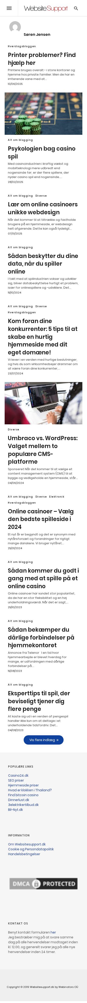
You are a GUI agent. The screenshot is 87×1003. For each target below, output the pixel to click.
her (53, 932)
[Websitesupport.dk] (46, 8)
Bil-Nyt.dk (15, 809)
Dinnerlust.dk (18, 800)
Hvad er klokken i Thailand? (30, 790)
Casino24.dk (18, 775)
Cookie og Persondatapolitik (31, 849)
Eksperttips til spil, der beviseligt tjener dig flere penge (39, 701)
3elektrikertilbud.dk (23, 804)
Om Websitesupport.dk (27, 844)
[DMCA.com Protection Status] (43, 906)
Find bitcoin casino (23, 795)
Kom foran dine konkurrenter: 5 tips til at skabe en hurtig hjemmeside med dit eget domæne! (42, 336)
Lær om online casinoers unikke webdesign (43, 208)
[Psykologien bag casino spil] (43, 113)
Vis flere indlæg (42, 740)
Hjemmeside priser (23, 785)
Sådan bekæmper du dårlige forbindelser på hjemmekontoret (41, 637)
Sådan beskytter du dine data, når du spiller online (43, 263)
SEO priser (16, 780)
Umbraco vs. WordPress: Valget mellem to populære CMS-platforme (42, 449)
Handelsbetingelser (24, 854)
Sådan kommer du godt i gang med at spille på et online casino (43, 578)
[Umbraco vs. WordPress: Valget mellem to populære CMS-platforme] (43, 403)
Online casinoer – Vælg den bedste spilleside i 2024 (41, 519)
